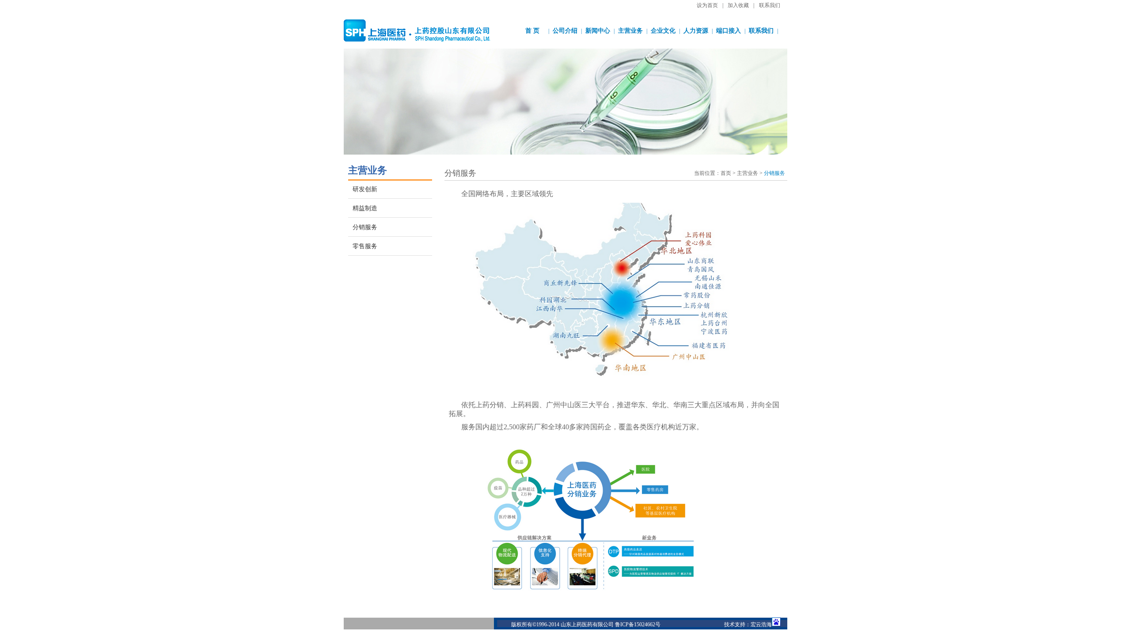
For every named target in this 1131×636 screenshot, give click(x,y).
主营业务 (630, 30)
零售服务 (365, 246)
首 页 (532, 30)
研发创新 (365, 189)
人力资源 (695, 30)
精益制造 (365, 208)
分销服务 (365, 227)
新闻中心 (597, 30)
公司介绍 (565, 30)
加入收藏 (738, 5)
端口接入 (728, 30)
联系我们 (769, 5)
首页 (726, 173)
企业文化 (663, 30)
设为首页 (707, 5)
